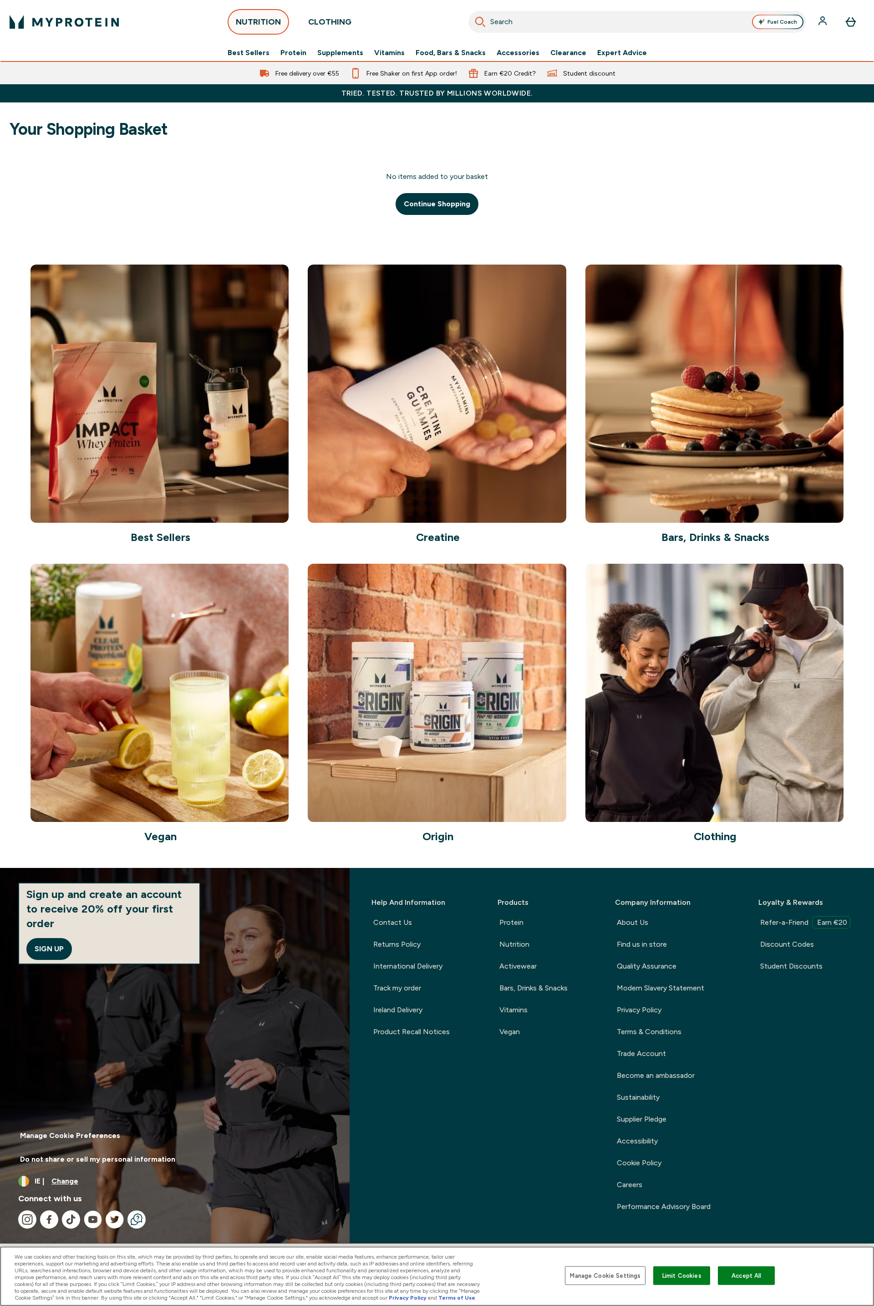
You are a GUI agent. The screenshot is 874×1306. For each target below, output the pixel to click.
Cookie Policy (639, 1163)
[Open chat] (136, 1219)
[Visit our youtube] (93, 1219)
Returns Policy (397, 944)
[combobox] (637, 22)
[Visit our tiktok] (71, 1219)
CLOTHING (329, 21)
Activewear (518, 966)
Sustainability (638, 1097)
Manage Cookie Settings (605, 1275)
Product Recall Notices (411, 1032)
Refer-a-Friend (803, 922)
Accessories (518, 52)
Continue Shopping (437, 204)
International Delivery (407, 966)
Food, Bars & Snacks (451, 52)
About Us (632, 922)
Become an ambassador (656, 1075)
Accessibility (637, 1141)
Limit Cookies (681, 1275)
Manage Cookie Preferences (70, 1135)
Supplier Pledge (641, 1119)
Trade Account (641, 1053)
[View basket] (850, 22)
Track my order (397, 988)
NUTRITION (258, 21)
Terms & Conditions (649, 1032)
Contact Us (392, 922)
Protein (293, 52)
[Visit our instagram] (27, 1219)
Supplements (340, 52)
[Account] (823, 21)
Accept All (746, 1275)
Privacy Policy (639, 1010)
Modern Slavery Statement (660, 988)
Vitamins (389, 52)
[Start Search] (480, 22)
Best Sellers (248, 52)
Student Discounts (791, 966)
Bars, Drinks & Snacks (533, 988)
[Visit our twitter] (115, 1219)
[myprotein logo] (64, 22)
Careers (629, 1185)
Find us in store (642, 944)
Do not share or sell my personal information (97, 1159)
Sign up (49, 949)
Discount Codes (787, 944)
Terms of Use (456, 1298)
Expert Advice (622, 52)
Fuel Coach (782, 22)
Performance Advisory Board (664, 1206)
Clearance (568, 52)
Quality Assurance (646, 966)
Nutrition (514, 944)
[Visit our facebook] (49, 1219)
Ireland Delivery (397, 1010)
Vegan (509, 1032)
